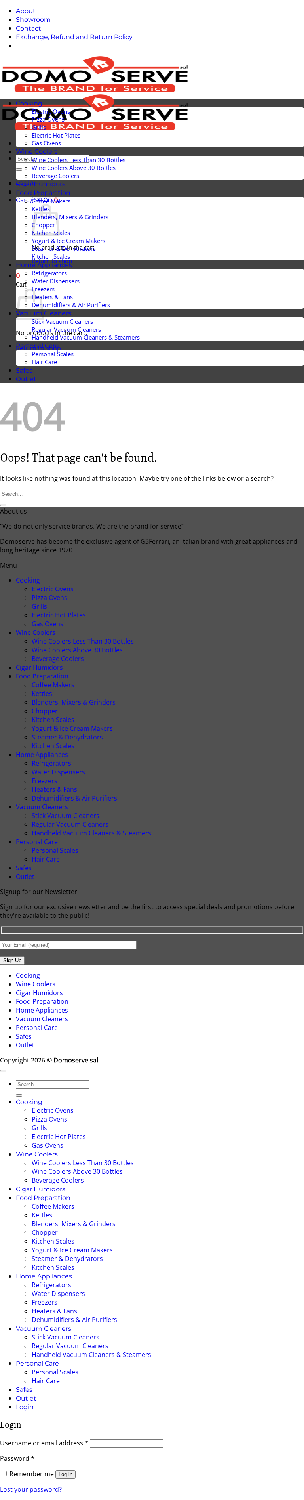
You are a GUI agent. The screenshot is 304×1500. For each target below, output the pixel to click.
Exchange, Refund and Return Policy (74, 37)
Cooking (29, 103)
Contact (28, 28)
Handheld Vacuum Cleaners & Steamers (86, 337)
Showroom (33, 19)
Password (17, 1458)
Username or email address (44, 1443)
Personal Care (37, 346)
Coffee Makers (51, 201)
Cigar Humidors (40, 184)
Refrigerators (49, 273)
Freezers (44, 780)
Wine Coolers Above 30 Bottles (74, 168)
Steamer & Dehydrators (64, 248)
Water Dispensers (56, 281)
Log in (65, 1474)
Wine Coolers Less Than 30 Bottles (78, 160)
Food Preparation (43, 193)
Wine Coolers (37, 151)
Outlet (26, 379)
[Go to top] (3, 1071)
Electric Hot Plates (56, 135)
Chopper (45, 711)
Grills (39, 127)
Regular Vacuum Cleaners (66, 329)
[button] (18, 275)
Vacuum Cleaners (42, 807)
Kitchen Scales (51, 256)
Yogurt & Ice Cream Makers (68, 241)
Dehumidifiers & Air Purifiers (71, 305)
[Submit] (19, 169)
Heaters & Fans (52, 297)
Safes (24, 370)
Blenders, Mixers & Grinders (70, 217)
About (26, 11)
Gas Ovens (46, 143)
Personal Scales (53, 354)
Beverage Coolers (55, 176)
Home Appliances (44, 265)
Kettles (42, 693)
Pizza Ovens (48, 119)
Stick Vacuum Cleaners (62, 321)
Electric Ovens (51, 111)
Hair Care (44, 362)
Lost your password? (31, 1489)
